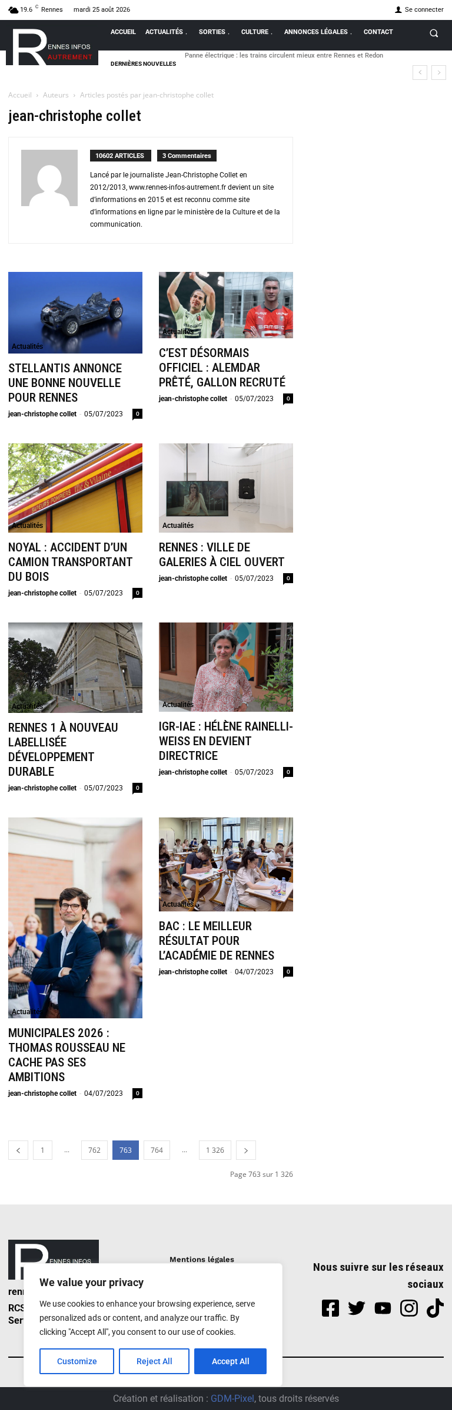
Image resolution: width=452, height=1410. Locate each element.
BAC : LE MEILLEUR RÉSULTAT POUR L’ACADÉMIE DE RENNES (216, 941)
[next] (438, 72)
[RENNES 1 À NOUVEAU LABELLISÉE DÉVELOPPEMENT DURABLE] (75, 668)
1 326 (215, 1150)
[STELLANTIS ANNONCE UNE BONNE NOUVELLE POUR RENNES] (75, 313)
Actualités (27, 346)
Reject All (154, 1361)
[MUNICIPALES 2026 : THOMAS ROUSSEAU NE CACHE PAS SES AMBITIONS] (75, 917)
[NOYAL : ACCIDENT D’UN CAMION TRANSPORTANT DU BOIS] (75, 488)
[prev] (420, 72)
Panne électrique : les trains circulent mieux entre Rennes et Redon (284, 55)
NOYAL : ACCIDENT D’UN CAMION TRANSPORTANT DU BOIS (70, 562)
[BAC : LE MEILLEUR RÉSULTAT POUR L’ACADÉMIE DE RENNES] (226, 864)
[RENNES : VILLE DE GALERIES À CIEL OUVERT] (226, 488)
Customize (77, 1361)
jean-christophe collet (42, 414)
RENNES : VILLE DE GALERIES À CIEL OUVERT (222, 554)
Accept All (231, 1361)
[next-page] (246, 1150)
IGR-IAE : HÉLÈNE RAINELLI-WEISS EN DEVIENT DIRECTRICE (226, 741)
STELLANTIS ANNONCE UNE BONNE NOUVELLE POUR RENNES (65, 383)
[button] (433, 33)
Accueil (20, 95)
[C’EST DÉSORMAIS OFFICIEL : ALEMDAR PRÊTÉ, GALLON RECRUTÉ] (226, 305)
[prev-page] (18, 1150)
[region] (153, 1325)
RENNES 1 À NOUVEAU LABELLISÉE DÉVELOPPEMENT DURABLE (63, 750)
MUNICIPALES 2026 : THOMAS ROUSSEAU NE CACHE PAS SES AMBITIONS (66, 1055)
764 (157, 1150)
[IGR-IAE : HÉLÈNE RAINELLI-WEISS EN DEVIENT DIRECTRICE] (226, 667)
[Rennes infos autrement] (52, 45)
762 (94, 1150)
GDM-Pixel (232, 1398)
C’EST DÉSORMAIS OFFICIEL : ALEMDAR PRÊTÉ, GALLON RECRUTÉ (222, 367)
